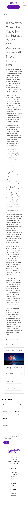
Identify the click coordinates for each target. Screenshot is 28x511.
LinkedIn (13, 498)
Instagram (13, 495)
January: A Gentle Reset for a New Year (14, 368)
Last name (18, 404)
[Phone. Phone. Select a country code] (17, 414)
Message (5, 425)
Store (13, 485)
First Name (6, 404)
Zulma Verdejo (13, 472)
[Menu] (25, 7)
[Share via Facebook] (6, 339)
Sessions (13, 478)
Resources (13, 481)
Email (5, 411)
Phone (17, 411)
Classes (13, 476)
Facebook (13, 493)
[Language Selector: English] (24, 2)
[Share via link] (17, 339)
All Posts (6, 14)
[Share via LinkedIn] (13, 339)
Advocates (13, 483)
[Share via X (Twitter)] (10, 339)
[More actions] (21, 23)
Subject (5, 418)
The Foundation (13, 474)
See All (20, 350)
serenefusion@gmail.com (14, 461)
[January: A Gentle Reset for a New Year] (14, 359)
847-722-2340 (14, 459)
